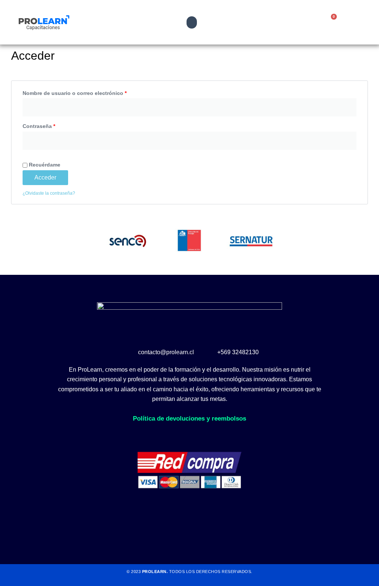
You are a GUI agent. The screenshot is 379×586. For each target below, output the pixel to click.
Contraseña (53, 125)
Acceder (45, 177)
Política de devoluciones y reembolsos (189, 418)
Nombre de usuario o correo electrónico (89, 92)
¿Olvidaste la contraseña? (49, 193)
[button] (192, 22)
